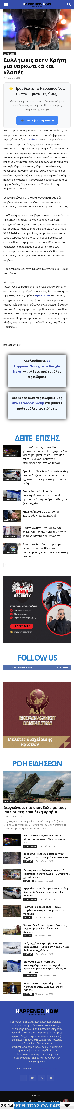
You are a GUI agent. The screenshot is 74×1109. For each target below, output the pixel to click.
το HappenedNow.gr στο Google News (36, 366)
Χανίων (32, 139)
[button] (5, 4)
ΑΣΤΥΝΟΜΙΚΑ (9, 54)
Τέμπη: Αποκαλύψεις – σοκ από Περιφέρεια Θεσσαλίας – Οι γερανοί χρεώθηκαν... (46, 874)
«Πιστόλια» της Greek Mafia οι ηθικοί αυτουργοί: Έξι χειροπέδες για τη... (45, 839)
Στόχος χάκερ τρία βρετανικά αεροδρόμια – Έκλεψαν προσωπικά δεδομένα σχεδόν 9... (46, 947)
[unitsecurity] (37, 641)
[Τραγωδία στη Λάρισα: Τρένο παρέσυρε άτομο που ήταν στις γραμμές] (12, 911)
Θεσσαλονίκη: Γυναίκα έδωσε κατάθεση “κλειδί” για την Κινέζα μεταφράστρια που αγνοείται (44, 532)
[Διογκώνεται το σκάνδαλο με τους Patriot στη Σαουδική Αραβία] (37, 787)
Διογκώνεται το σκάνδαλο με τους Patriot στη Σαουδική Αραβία (34, 809)
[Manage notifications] (66, 1101)
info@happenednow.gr (44, 1068)
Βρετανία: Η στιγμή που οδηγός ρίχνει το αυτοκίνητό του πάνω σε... (46, 855)
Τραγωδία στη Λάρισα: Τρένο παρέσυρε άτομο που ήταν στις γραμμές (43, 910)
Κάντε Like (62, 667)
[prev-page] (5, 565)
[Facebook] (23, 1078)
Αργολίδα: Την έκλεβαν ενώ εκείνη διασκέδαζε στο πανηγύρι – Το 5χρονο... (45, 892)
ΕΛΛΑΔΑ (27, 917)
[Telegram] (32, 1078)
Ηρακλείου (42, 295)
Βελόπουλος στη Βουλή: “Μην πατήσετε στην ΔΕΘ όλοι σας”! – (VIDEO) (44, 987)
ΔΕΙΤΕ (23, 438)
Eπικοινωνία (37, 1095)
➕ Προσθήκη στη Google (37, 120)
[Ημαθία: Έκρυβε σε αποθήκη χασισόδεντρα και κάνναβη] (12, 516)
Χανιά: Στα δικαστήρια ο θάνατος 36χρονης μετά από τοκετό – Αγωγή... (45, 928)
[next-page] (11, 565)
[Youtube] (50, 1078)
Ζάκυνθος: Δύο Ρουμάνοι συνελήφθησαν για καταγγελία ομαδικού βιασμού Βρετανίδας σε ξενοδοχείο (44, 967)
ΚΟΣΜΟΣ (28, 861)
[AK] (37, 747)
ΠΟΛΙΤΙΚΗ (8, 802)
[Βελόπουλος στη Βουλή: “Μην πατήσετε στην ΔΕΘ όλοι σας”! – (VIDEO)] (12, 988)
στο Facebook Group (28, 403)
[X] (41, 1078)
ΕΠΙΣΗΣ (47, 438)
